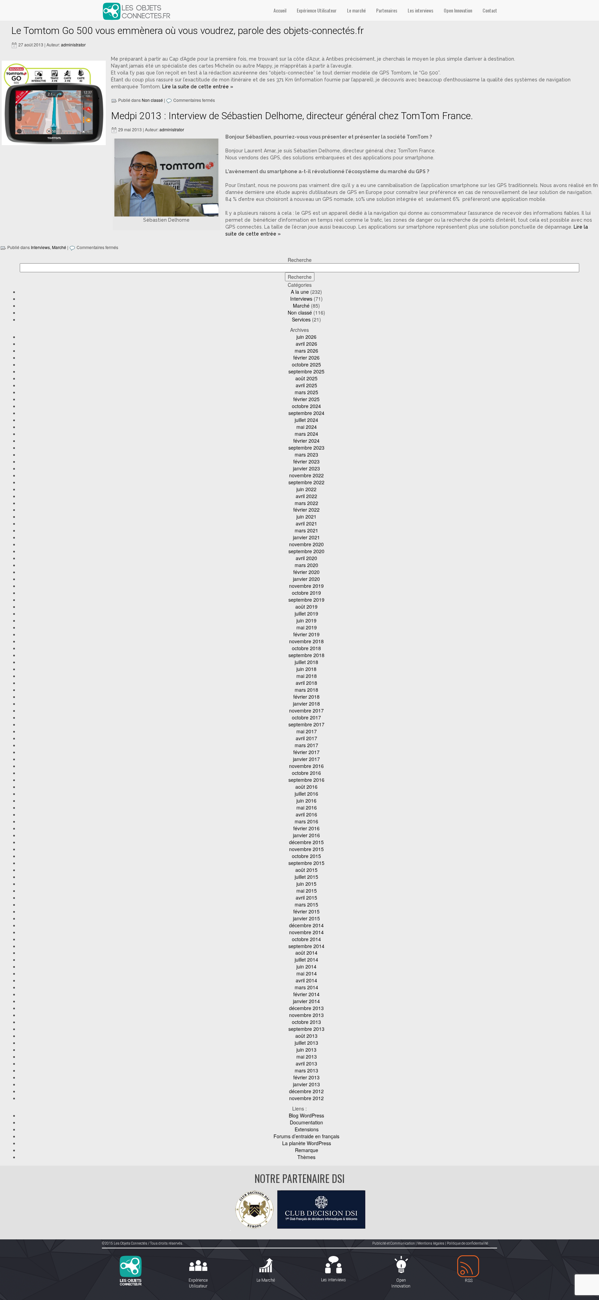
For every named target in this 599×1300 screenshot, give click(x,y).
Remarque (306, 1150)
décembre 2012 (306, 1091)
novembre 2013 (306, 1014)
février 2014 (306, 994)
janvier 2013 (306, 1084)
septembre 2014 (306, 946)
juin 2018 (306, 668)
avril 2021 (306, 523)
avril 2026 (306, 343)
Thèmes (306, 1156)
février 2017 (306, 752)
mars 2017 (306, 745)
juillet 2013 (306, 1042)
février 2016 (306, 828)
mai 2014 (306, 973)
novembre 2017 (306, 710)
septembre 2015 (306, 862)
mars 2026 (306, 350)
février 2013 (306, 1077)
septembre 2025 (306, 371)
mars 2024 (306, 433)
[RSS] (468, 1266)
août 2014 (306, 952)
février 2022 (306, 509)
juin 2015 (306, 883)
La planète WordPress (306, 1143)
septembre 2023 (306, 447)
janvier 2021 (306, 537)
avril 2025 (306, 385)
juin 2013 (306, 1049)
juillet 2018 (306, 661)
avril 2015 (306, 897)
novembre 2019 (306, 585)
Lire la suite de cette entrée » (197, 86)
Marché (59, 247)
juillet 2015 (306, 876)
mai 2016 (306, 807)
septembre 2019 (306, 599)
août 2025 (306, 378)
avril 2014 (306, 980)
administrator (73, 44)
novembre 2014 (306, 932)
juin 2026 (306, 336)
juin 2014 (306, 966)
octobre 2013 (306, 1021)
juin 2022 (306, 489)
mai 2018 (306, 675)
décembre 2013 (306, 1008)
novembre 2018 (306, 641)
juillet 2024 (306, 419)
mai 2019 (306, 627)
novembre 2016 (306, 765)
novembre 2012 (306, 1098)
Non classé (152, 100)
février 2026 (306, 357)
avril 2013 (306, 1063)
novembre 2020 (306, 544)
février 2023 (306, 461)
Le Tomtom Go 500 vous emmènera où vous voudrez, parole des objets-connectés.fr (187, 30)
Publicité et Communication (393, 1243)
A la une (300, 291)
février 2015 (306, 911)
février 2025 (306, 399)
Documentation (306, 1122)
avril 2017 (306, 738)
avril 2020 (306, 558)
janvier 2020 (306, 578)
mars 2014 (306, 987)
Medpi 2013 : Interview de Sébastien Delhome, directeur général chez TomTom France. (292, 116)
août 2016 (306, 786)
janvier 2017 (306, 758)
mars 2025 (306, 392)
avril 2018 (306, 682)
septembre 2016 (306, 779)
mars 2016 (306, 821)
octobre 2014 (306, 939)
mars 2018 (306, 689)
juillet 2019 (306, 613)
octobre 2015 (306, 855)
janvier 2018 (306, 703)
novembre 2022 (306, 475)
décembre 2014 (306, 925)
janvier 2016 (306, 835)
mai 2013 (306, 1056)
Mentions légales (430, 1243)
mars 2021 (306, 530)
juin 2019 (306, 620)
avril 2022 (306, 496)
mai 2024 (306, 426)
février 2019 (306, 634)
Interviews (40, 247)
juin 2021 (306, 516)
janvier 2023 (306, 468)
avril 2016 (306, 814)
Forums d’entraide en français (306, 1136)
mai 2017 (306, 731)
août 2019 (306, 606)
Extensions (307, 1129)
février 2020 (306, 571)
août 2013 (306, 1035)
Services (301, 319)
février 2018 (306, 696)
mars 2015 (306, 904)
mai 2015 (306, 890)
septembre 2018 (306, 655)
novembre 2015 (306, 849)
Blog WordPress (306, 1115)
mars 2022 (306, 502)
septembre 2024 (306, 412)
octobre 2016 (306, 772)
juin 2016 (306, 800)
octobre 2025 (306, 364)
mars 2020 (306, 564)
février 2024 (306, 440)
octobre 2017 (306, 717)
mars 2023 (306, 454)
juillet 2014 (306, 959)
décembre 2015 (306, 842)
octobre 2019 (306, 592)
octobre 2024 (306, 406)
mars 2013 (306, 1070)
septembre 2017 (306, 724)
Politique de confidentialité (467, 1243)
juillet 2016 (306, 793)
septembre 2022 (306, 482)
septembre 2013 (306, 1028)
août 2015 (306, 869)
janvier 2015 (306, 918)
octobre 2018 (306, 648)
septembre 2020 (306, 551)
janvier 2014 (306, 1001)
